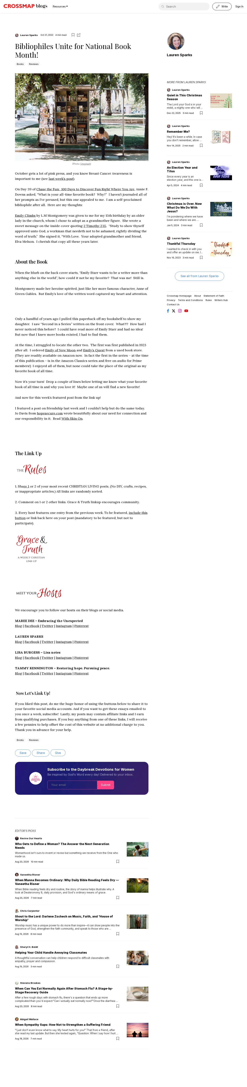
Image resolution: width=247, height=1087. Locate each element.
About (197, 295)
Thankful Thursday (181, 243)
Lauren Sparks (29, 35)
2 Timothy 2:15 (95, 226)
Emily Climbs (25, 215)
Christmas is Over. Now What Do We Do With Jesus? (184, 207)
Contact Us (173, 304)
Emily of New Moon (60, 350)
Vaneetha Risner (30, 874)
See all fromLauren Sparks (199, 276)
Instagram (64, 626)
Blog (18, 626)
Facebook (32, 626)
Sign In (239, 6)
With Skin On (71, 418)
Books (20, 64)
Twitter (47, 626)
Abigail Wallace (29, 1019)
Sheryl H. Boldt (29, 946)
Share (41, 753)
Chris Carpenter (30, 910)
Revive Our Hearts (31, 838)
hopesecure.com (50, 413)
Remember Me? (178, 131)
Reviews (34, 64)
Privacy (171, 300)
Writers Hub (221, 300)
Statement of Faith (214, 295)
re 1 (26, 486)
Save (23, 753)
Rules (209, 300)
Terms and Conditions (190, 300)
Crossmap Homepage (179, 295)
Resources (59, 6)
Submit (105, 785)
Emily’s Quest (94, 350)
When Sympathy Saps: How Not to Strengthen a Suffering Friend (62, 1024)
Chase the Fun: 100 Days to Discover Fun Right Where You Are (85, 189)
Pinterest (81, 626)
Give (58, 753)
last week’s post (61, 179)
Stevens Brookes (30, 982)
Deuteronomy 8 (33, 892)
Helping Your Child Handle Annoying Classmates (51, 952)
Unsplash (85, 163)
